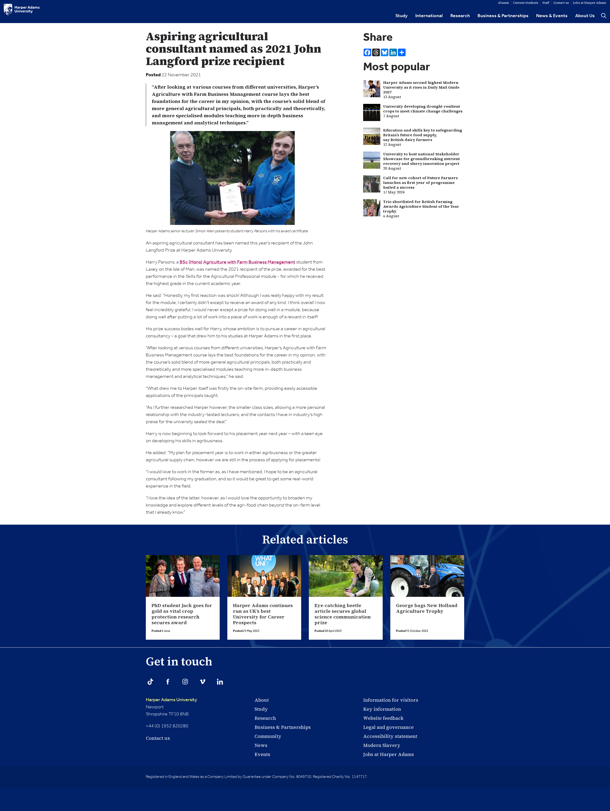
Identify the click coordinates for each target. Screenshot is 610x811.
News (260, 745)
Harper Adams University (171, 700)
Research (460, 15)
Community (267, 736)
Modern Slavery (381, 745)
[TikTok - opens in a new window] (150, 681)
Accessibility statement (390, 736)
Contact (561, 3)
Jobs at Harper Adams (388, 754)
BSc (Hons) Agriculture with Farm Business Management (237, 262)
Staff (545, 3)
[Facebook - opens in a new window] (167, 681)
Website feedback (383, 718)
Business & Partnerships (503, 15)
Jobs (589, 3)
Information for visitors (390, 700)
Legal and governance (388, 727)
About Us (585, 15)
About (261, 700)
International (429, 15)
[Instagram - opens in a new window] (185, 681)
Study (401, 15)
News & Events (552, 15)
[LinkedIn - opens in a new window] (219, 681)
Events (262, 754)
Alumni (503, 3)
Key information (382, 709)
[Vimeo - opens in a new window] (202, 681)
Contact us (158, 738)
